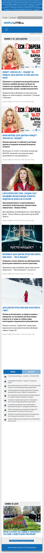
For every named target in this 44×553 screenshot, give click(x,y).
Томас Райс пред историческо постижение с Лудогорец (24, 420)
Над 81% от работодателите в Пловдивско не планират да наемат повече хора (23, 415)
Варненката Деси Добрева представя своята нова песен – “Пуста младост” (21, 255)
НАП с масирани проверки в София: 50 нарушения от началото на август (22, 410)
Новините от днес (36, 34)
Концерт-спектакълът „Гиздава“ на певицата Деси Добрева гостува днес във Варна (20, 75)
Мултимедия (13, 17)
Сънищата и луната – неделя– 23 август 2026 (22, 381)
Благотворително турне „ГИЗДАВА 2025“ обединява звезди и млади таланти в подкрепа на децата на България (19, 196)
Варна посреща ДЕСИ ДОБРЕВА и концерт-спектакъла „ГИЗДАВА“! (19, 137)
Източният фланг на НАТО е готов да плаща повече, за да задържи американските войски (24, 387)
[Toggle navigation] (6, 29)
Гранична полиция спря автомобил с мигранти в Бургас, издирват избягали (22, 405)
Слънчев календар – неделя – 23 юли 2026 (23, 376)
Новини (5, 17)
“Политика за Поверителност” (25, 7)
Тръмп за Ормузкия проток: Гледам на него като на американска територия (22, 401)
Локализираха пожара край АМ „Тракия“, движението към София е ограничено (23, 391)
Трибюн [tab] (12, 372)
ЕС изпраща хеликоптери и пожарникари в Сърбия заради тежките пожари (24, 396)
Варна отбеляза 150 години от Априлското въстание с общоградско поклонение (21, 533)
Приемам (36, 9)
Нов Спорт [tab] (31, 372)
